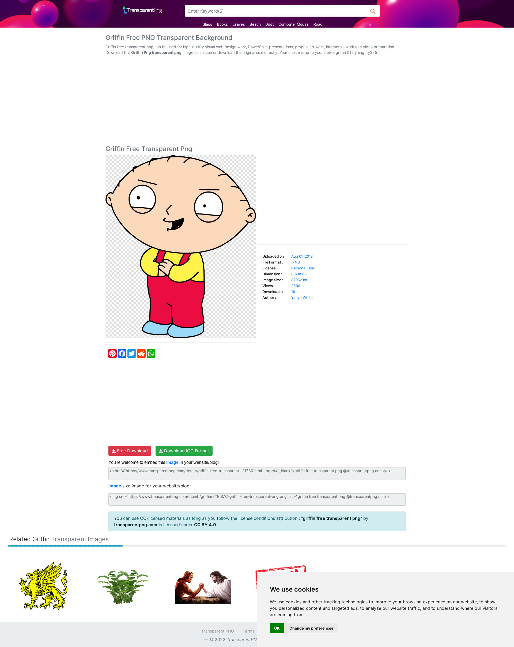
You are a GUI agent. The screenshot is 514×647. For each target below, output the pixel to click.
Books (222, 24)
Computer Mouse (294, 24)
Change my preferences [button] (311, 628)
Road (317, 24)
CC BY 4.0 (205, 524)
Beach (255, 24)
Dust (270, 24)
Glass (207, 24)
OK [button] (277, 628)
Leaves (239, 24)
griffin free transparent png (331, 518)
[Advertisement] (257, 101)
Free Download (132, 450)
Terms (249, 631)
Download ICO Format (186, 450)
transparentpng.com (135, 524)
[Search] (373, 11)
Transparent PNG (217, 631)
